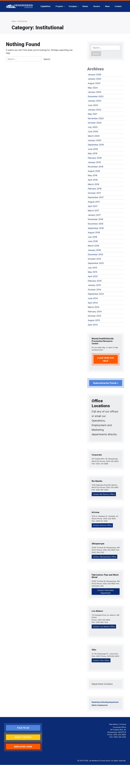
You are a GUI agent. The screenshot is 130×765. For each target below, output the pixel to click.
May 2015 (92, 272)
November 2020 (96, 118)
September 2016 (96, 228)
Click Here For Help (105, 359)
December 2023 (95, 96)
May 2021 (92, 114)
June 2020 (93, 131)
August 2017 (94, 201)
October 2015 (94, 259)
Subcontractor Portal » (105, 383)
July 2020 (93, 127)
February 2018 (95, 188)
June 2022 (93, 105)
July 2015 (92, 267)
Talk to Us (23, 728)
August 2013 (94, 320)
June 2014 (93, 298)
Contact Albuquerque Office (104, 557)
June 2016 (93, 241)
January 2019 (94, 162)
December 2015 (95, 254)
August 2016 (94, 232)
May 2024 (93, 87)
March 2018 (93, 184)
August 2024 (94, 83)
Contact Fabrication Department (105, 591)
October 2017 (94, 193)
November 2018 (95, 166)
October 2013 (94, 316)
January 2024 (94, 92)
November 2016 (95, 223)
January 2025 (94, 79)
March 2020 (94, 136)
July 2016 (92, 237)
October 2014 (94, 289)
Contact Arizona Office (102, 525)
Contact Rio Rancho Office (104, 494)
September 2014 (96, 294)
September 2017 (96, 197)
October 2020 (94, 122)
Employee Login (23, 746)
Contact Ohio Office (101, 660)
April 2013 (93, 324)
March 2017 (93, 210)
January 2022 (94, 109)
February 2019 (95, 158)
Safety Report (23, 737)
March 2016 (93, 245)
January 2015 (94, 285)
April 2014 (93, 302)
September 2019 (96, 144)
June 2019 (93, 149)
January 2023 (94, 100)
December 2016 (95, 219)
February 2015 (95, 281)
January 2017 (94, 215)
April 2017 (93, 206)
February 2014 (95, 311)
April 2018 (93, 180)
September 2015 (96, 263)
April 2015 (93, 276)
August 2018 (94, 171)
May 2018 (92, 175)
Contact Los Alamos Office (104, 626)
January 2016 (94, 250)
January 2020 (94, 140)
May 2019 (92, 153)
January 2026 (94, 74)
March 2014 (93, 307)
